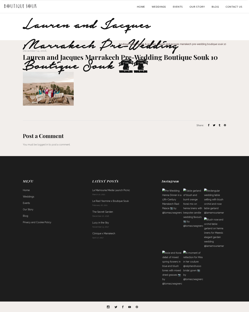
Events (26, 203)
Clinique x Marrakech (103, 233)
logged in (42, 144)
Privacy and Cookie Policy (37, 222)
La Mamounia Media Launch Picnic (111, 190)
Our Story (28, 209)
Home (26, 190)
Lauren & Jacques (147, 44)
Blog (25, 216)
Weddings (28, 196)
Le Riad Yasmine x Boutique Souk (110, 201)
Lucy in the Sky (100, 222)
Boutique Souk (127, 44)
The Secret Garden (102, 211)
